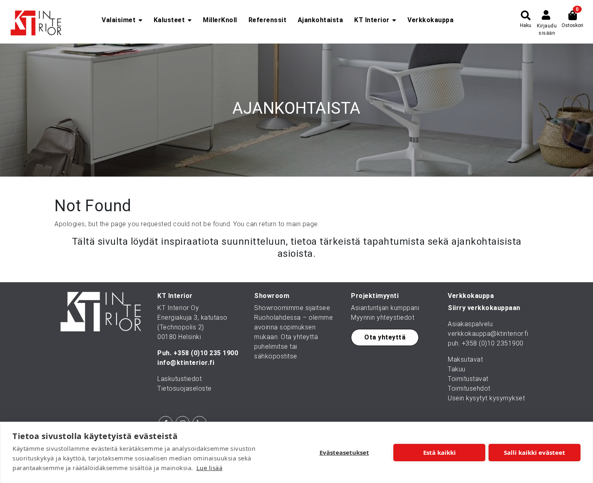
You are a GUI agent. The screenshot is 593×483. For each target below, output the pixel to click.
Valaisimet (119, 20)
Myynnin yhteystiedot (382, 317)
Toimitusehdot (469, 388)
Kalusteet (169, 20)
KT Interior (372, 20)
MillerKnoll (220, 20)
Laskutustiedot (179, 379)
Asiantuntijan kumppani (385, 308)
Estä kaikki (439, 452)
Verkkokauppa (430, 20)
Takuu (457, 369)
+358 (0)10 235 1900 (205, 353)
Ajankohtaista (320, 20)
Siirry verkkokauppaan (484, 308)
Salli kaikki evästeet (534, 452)
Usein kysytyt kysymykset (486, 398)
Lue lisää (209, 468)
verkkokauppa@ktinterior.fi (488, 333)
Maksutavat (465, 359)
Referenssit (267, 20)
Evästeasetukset (344, 452)
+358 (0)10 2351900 (493, 343)
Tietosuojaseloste (184, 388)
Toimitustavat (468, 379)
